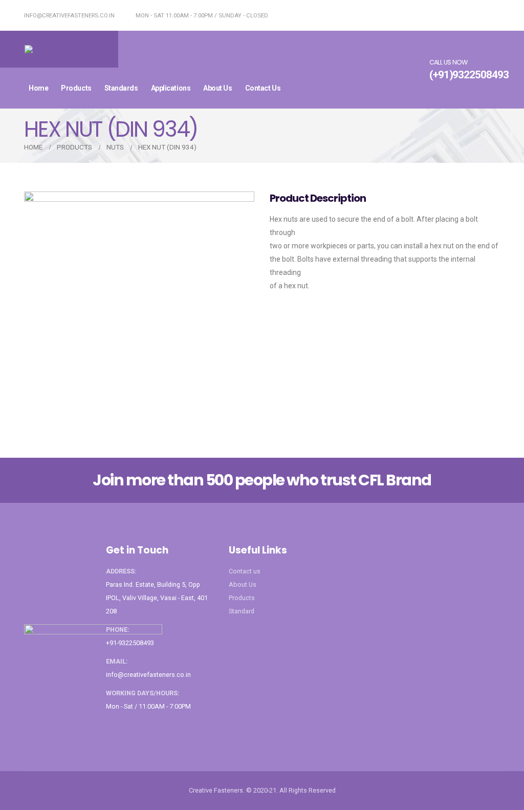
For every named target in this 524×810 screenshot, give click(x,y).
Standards (121, 88)
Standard (241, 611)
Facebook (114, 727)
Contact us (244, 571)
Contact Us (263, 88)
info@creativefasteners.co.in (69, 15)
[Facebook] (500, 15)
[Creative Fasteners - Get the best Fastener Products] (59, 49)
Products (76, 88)
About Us (217, 88)
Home (38, 88)
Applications (171, 88)
